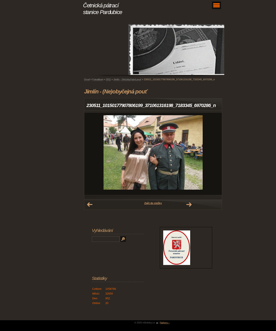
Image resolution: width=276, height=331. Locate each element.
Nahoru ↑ (165, 322)
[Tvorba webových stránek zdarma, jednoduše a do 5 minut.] (157, 323)
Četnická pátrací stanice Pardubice (102, 8)
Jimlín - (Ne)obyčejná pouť (127, 79)
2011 (108, 79)
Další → (189, 204)
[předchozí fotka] (91, 154)
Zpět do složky (153, 203)
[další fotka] (215, 154)
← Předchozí (89, 204)
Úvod (87, 79)
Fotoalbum (97, 79)
